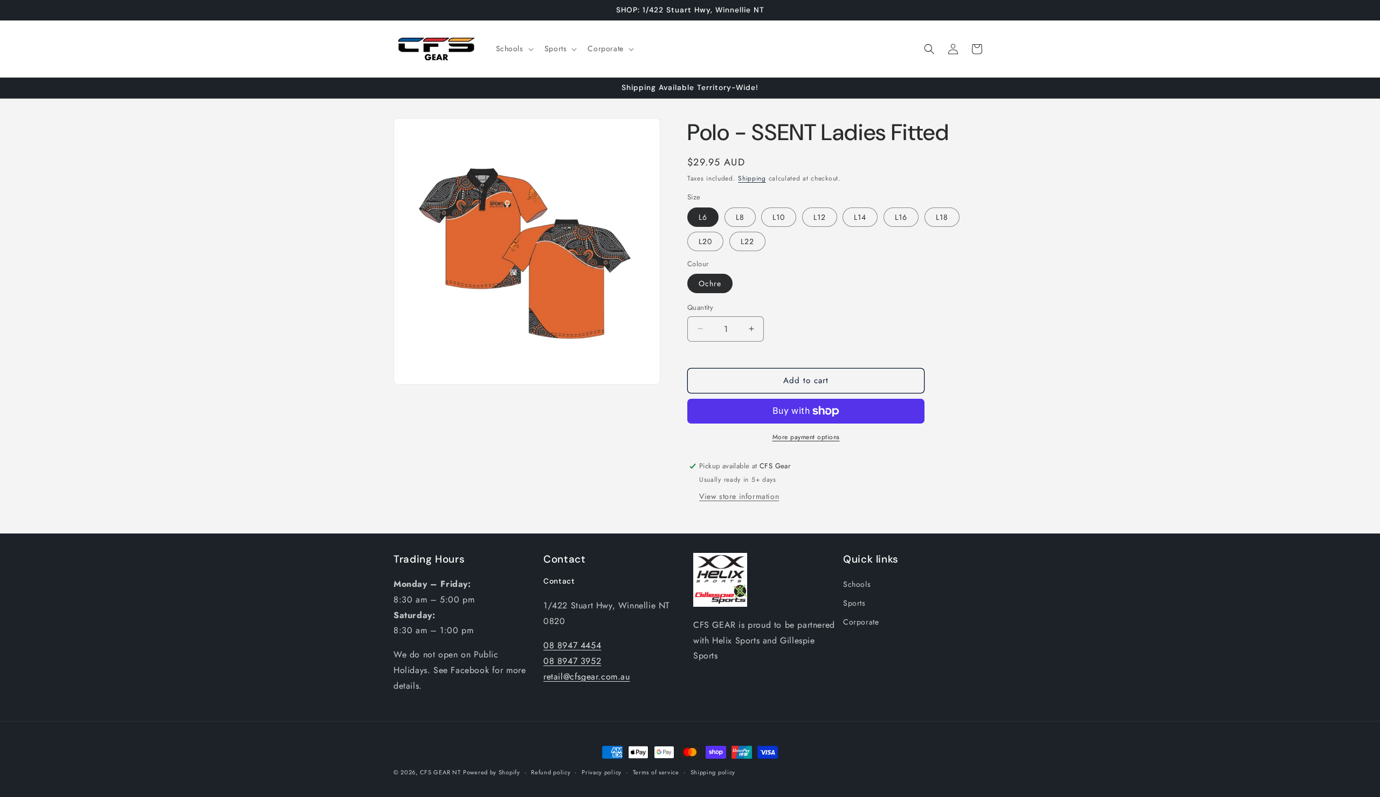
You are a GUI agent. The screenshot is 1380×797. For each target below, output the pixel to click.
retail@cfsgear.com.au (586, 676)
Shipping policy (713, 772)
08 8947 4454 (572, 645)
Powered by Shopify (491, 772)
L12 (819, 217)
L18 (942, 217)
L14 (860, 217)
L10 (778, 217)
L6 (703, 217)
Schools (857, 584)
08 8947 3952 (572, 661)
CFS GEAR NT (440, 772)
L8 (740, 217)
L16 (901, 217)
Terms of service (656, 772)
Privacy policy (602, 772)
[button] (513, 48)
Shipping (752, 178)
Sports (854, 603)
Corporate (861, 621)
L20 (705, 241)
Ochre (710, 283)
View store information (739, 496)
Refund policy (550, 772)
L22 (747, 241)
